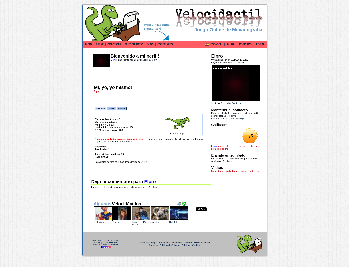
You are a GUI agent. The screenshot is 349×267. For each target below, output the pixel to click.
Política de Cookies (191, 245)
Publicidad (165, 245)
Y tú (153, 60)
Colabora (175, 245)
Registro (153, 187)
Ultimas (111, 109)
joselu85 (154, 222)
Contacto (153, 245)
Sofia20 (173, 222)
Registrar (227, 161)
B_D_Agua (99, 222)
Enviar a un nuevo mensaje (227, 118)
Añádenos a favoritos (182, 243)
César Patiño (112, 245)
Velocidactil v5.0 (99, 240)
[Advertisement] (66, 58)
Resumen (100, 109)
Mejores (121, 109)
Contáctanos (164, 243)
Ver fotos (236, 103)
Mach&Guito (111, 242)
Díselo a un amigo (147, 243)
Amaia (116, 222)
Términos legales (202, 243)
